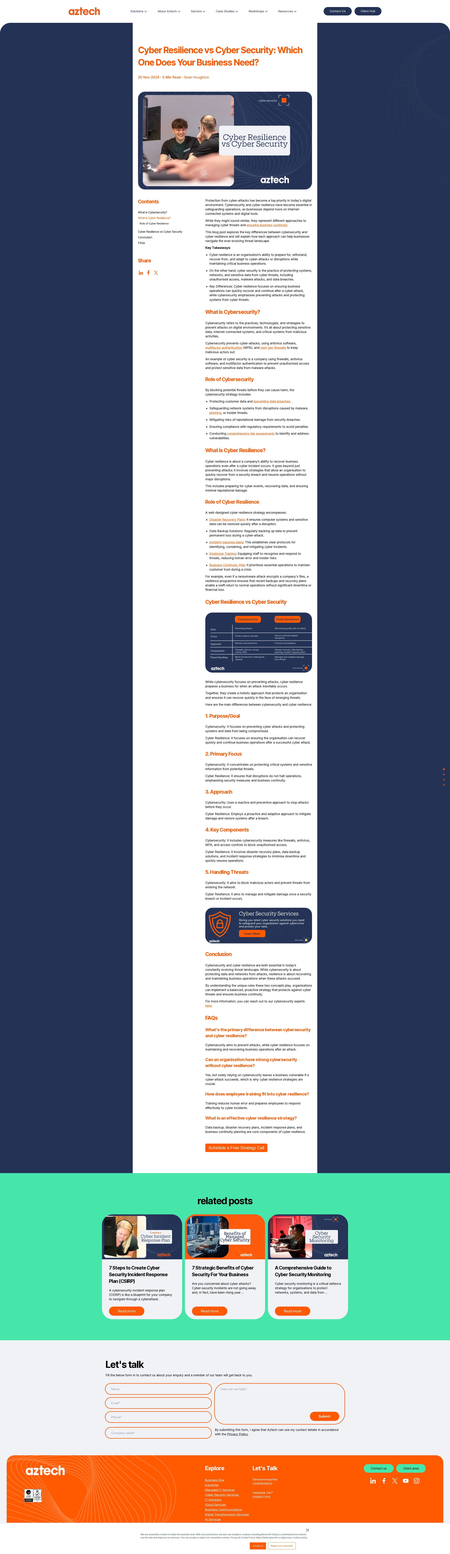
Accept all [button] (258, 1546)
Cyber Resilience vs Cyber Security (160, 231)
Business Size (214, 1480)
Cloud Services (215, 1504)
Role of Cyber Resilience (154, 223)
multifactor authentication (223, 347)
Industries (212, 1485)
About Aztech (167, 11)
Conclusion (145, 237)
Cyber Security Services (222, 1495)
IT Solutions (213, 1499)
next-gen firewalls (273, 347)
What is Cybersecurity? (152, 212)
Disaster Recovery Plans (227, 519)
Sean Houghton (196, 77)
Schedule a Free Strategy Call (236, 1147)
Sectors (196, 11)
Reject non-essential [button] (282, 1546)
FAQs (141, 243)
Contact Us (338, 11)
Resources (285, 11)
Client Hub (368, 11)
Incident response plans (226, 542)
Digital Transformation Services (227, 1514)
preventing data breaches (271, 401)
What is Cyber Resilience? (154, 218)
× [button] (306, 1529)
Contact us (379, 1468)
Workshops (256, 11)
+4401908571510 (261, 1497)
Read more (127, 1311)
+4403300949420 (262, 1483)
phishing (215, 413)
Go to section (444, 769)
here (208, 1005)
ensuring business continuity (267, 225)
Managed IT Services (220, 1490)
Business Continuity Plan (227, 565)
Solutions (136, 11)
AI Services (213, 1519)
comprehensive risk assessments (251, 433)
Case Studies (225, 11)
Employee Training (222, 553)
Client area (411, 1468)
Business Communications (223, 1509)
